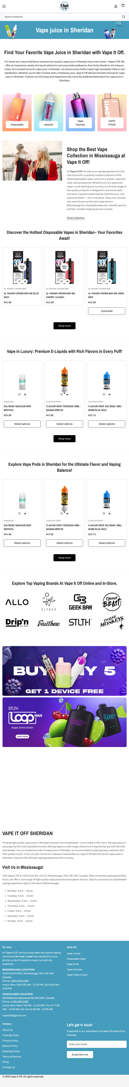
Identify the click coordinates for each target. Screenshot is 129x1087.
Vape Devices (80, 123)
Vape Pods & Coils (77, 974)
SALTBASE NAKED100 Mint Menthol (17, 408)
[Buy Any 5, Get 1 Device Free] (64, 671)
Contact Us (8, 1067)
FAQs (5, 1062)
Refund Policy (10, 1046)
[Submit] (124, 16)
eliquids (48, 124)
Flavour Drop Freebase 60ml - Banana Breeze (63, 408)
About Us (7, 1030)
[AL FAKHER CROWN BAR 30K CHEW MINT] (106, 267)
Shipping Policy (11, 1051)
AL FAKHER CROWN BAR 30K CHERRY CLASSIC (60, 295)
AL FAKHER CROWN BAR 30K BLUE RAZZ (21, 295)
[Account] (115, 6)
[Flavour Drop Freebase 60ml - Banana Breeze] (64, 380)
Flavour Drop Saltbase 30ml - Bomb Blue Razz (105, 408)
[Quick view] (25, 281)
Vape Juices (73, 953)
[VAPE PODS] (112, 111)
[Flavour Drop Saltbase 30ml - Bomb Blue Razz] (106, 380)
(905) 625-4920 (20, 981)
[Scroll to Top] (122, 1069)
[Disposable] (17, 111)
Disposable (17, 124)
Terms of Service (11, 1056)
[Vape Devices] (80, 111)
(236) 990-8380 (19, 1001)
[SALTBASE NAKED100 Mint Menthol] (22, 380)
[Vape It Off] (64, 6)
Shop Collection (76, 218)
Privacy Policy (10, 1040)
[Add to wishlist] (19, 281)
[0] (123, 6)
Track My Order (10, 1035)
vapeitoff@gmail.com (14, 1015)
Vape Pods (73, 964)
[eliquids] (48, 111)
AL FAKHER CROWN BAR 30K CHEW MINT (106, 295)
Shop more (64, 325)
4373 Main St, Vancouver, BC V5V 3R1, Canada (28, 998)
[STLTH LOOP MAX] (64, 722)
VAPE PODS (112, 123)
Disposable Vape (76, 958)
